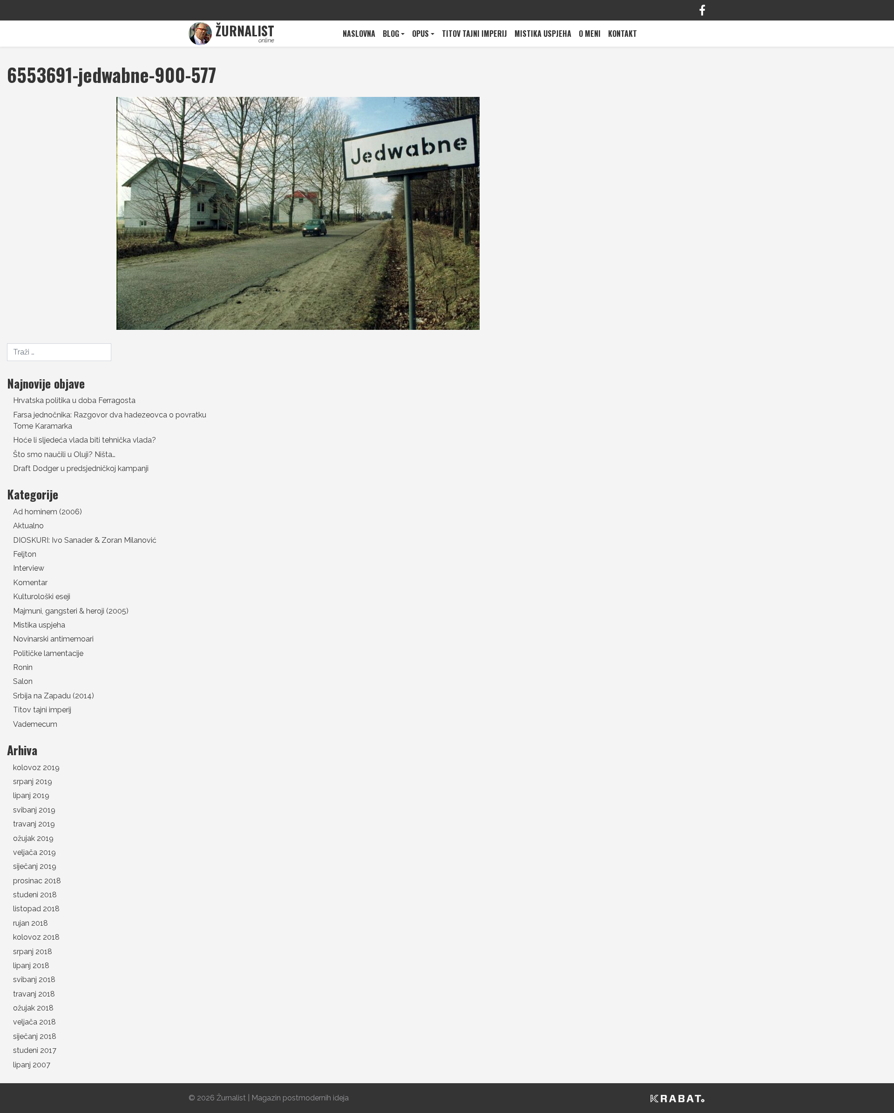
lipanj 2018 (31, 965)
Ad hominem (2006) (47, 511)
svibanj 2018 (34, 979)
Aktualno (28, 525)
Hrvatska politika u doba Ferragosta (74, 400)
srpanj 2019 (32, 781)
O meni (590, 33)
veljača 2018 (34, 1021)
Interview (28, 568)
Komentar (30, 582)
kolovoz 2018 (36, 937)
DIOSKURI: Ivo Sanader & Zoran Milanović (84, 540)
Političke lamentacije (48, 653)
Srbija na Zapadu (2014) (53, 695)
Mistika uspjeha (543, 33)
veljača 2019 (34, 852)
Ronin (23, 667)
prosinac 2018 (37, 880)
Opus (420, 33)
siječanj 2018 (34, 1036)
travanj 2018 (34, 994)
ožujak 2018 (33, 1008)
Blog (391, 33)
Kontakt (622, 33)
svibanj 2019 (34, 810)
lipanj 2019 (31, 795)
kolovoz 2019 (36, 767)
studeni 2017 (34, 1050)
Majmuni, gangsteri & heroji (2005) (71, 611)
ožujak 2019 (33, 838)
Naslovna (359, 33)
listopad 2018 (36, 908)
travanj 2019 (34, 823)
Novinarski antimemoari (53, 639)
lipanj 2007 (31, 1064)
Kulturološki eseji (41, 596)
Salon (23, 681)
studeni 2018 (35, 894)
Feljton (24, 554)
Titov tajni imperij (474, 33)
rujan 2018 (30, 923)
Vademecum (35, 724)
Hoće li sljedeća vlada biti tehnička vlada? (84, 440)
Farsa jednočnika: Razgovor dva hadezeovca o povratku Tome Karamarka (109, 420)
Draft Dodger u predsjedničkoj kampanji (81, 468)
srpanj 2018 (32, 951)
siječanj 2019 (34, 866)
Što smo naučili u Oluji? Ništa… (64, 454)
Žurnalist (231, 1097)
